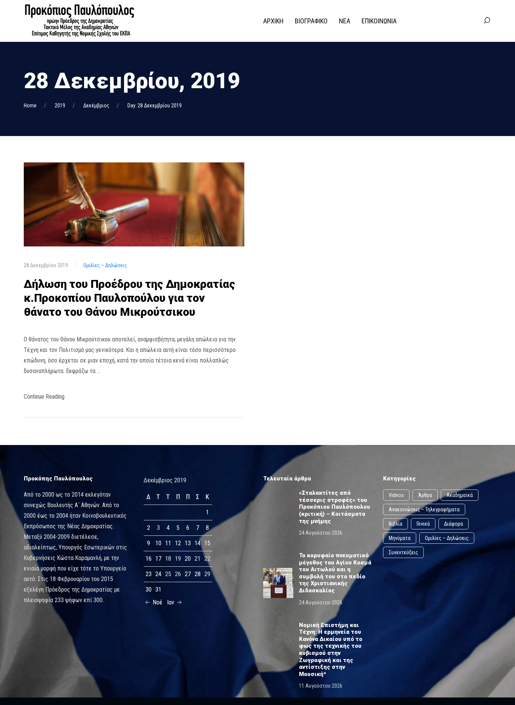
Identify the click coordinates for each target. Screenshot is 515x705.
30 (149, 589)
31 (158, 589)
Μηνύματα (400, 538)
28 (198, 574)
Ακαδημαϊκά (459, 495)
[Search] (486, 20)
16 (149, 558)
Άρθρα (425, 495)
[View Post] (134, 204)
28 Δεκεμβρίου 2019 (46, 265)
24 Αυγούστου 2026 (320, 533)
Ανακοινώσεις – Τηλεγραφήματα (424, 509)
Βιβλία (395, 524)
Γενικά (423, 524)
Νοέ (156, 602)
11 (168, 543)
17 (158, 558)
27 (188, 574)
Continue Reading (44, 396)
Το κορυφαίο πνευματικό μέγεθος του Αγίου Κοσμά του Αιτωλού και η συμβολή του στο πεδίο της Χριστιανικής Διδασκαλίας (335, 573)
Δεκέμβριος (96, 105)
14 (198, 543)
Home (30, 105)
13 (188, 543)
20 (188, 558)
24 (158, 574)
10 (158, 543)
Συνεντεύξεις (403, 552)
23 (149, 574)
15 (207, 543)
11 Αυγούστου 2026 (320, 686)
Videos (396, 495)
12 (178, 543)
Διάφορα (453, 524)
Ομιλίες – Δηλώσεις (105, 265)
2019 (60, 105)
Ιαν (171, 602)
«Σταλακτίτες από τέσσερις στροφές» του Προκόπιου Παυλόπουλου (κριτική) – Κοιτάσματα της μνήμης (334, 506)
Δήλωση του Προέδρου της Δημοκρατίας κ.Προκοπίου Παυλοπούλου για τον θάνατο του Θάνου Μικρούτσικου (129, 297)
